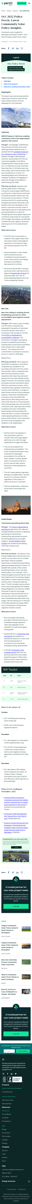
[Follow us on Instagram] (3, 1075)
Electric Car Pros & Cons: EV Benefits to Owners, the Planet (9, 991)
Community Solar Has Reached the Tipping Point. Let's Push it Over (15, 816)
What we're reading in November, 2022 (17, 87)
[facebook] (9, 48)
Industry (4, 968)
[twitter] (13, 48)
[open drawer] (29, 3)
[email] (22, 48)
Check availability (23, 1051)
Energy (3, 983)
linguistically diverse (18, 273)
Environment (5, 998)
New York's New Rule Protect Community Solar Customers (9, 962)
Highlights (7, 81)
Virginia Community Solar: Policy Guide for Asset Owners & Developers (9, 946)
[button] (16, 1181)
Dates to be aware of (11, 84)
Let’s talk (16, 906)
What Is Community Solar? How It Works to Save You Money (10, 977)
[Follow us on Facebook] (7, 1075)
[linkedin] (18, 48)
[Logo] (6, 5)
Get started (22, 3)
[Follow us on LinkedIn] (11, 1075)
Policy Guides (5, 936)
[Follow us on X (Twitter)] (15, 1075)
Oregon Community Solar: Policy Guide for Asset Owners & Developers (9, 929)
